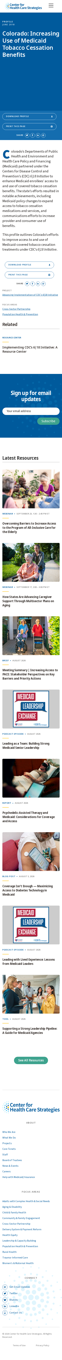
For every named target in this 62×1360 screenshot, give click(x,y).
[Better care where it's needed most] (23, 6)
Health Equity (9, 1235)
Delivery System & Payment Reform (21, 1229)
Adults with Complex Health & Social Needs (26, 1201)
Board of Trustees (12, 1160)
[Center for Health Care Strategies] (31, 1111)
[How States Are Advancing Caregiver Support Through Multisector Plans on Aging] (31, 562)
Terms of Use (19, 1345)
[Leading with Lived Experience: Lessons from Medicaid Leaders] (31, 925)
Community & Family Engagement (21, 1218)
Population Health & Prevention (20, 314)
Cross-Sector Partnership (16, 309)
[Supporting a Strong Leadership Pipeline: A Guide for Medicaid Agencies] (31, 994)
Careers (6, 1171)
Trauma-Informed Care (15, 1257)
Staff (5, 1154)
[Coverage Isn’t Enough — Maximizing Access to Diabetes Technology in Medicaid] (31, 851)
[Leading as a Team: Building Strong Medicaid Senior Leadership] (31, 709)
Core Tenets (9, 1149)
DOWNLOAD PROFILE (17, 116)
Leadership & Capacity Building (19, 1240)
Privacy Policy (42, 1345)
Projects (7, 1143)
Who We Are (8, 1132)
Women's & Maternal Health (18, 1263)
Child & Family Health (14, 1212)
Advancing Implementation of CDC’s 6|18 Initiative (30, 295)
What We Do (9, 1137)
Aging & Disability (12, 1207)
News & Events (10, 1166)
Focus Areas (31, 1192)
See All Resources (31, 1060)
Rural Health (9, 1252)
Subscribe (48, 421)
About (31, 1123)
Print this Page (15, 126)
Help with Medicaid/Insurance (18, 1177)
